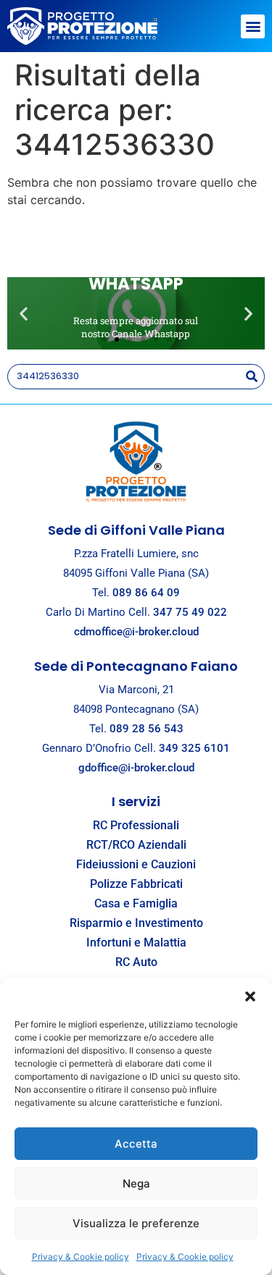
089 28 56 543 (147, 728)
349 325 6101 (194, 748)
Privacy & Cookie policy (80, 1256)
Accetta (136, 1144)
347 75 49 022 (190, 612)
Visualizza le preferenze (136, 1223)
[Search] (251, 377)
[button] (250, 996)
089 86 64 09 (146, 592)
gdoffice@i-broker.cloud (136, 767)
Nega (136, 1183)
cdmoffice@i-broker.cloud (136, 631)
